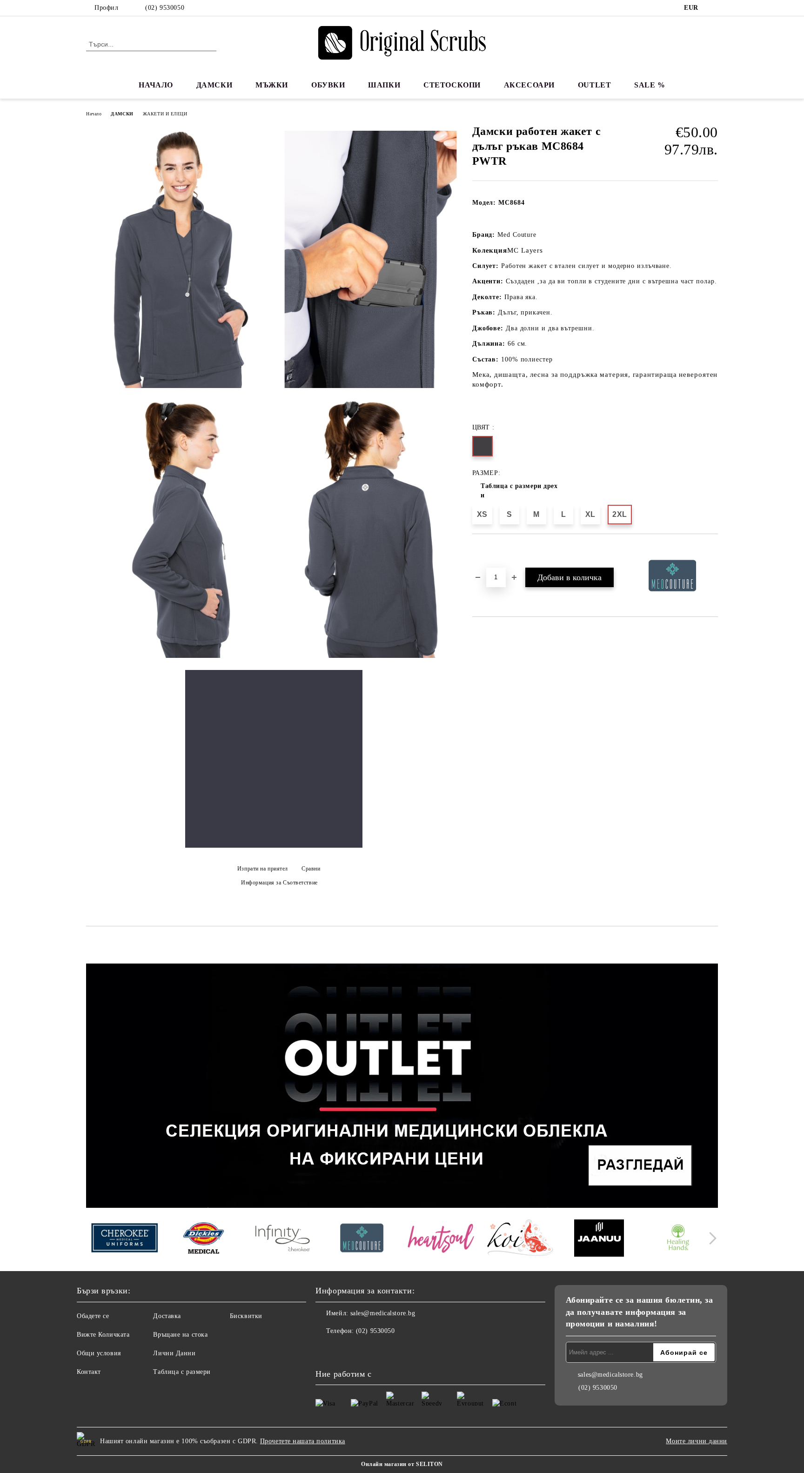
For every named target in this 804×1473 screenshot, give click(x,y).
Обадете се (93, 1315)
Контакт (89, 1371)
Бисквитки (246, 1315)
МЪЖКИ (271, 85)
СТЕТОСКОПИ (452, 85)
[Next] (710, 1238)
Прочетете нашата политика (302, 1441)
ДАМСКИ (214, 85)
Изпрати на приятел (262, 868)
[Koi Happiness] (520, 1239)
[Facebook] (713, 8)
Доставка (167, 1315)
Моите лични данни (696, 1441)
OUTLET (594, 85)
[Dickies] (203, 1239)
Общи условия (99, 1353)
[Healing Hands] (678, 1239)
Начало (93, 113)
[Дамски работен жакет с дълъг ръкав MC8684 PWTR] (181, 259)
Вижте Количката (103, 1334)
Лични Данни (174, 1353)
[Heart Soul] (441, 1239)
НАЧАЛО (156, 85)
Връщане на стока (180, 1334)
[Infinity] (282, 1239)
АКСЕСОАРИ (529, 85)
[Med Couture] (361, 1239)
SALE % (649, 85)
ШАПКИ (384, 85)
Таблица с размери (182, 1371)
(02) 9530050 (164, 7)
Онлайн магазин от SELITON (402, 1464)
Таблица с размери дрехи (519, 490)
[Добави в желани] (490, 550)
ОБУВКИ (328, 85)
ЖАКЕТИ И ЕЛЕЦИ (165, 113)
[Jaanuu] (599, 1239)
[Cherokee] (124, 1239)
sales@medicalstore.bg (382, 1313)
